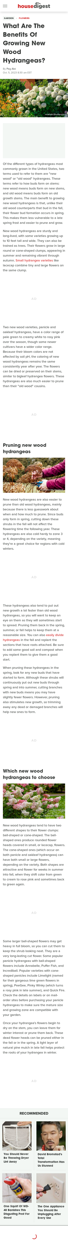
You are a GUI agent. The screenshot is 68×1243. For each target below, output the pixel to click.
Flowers (24, 18)
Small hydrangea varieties (34, 260)
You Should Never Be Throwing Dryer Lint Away (16, 1158)
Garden (9, 18)
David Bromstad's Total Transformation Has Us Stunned (51, 1160)
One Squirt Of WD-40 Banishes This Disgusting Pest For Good (16, 1212)
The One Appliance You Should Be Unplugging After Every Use (51, 1212)
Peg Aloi (11, 69)
